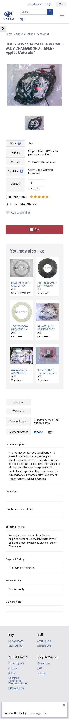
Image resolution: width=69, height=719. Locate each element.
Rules (11, 673)
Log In (49, 4)
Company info (16, 663)
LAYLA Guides (16, 688)
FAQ (39, 668)
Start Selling (44, 641)
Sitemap (42, 673)
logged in (41, 713)
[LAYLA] (9, 15)
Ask (36, 229)
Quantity (15, 183)
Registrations (15, 641)
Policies (12, 668)
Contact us (43, 663)
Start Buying (15, 645)
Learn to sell (44, 645)
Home (9, 34)
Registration (35, 4)
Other (19, 34)
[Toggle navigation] (62, 16)
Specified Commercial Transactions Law (18, 681)
